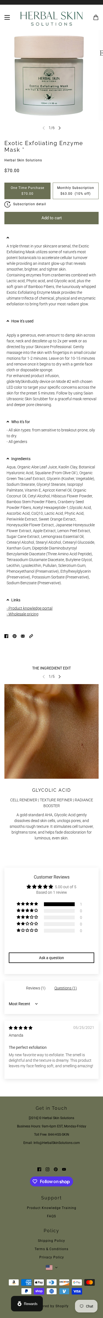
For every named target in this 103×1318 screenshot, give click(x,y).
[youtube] (64, 1169)
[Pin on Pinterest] (14, 636)
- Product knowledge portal (29, 608)
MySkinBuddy (27, 381)
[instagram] (47, 1169)
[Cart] (96, 17)
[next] (60, 128)
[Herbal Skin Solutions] (51, 17)
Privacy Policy (51, 1257)
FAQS (51, 1216)
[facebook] (39, 1169)
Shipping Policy (51, 1241)
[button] (51, 237)
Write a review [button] (51, 944)
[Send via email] (23, 636)
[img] (20, 1028)
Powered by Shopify (51, 1306)
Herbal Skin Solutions (23, 160)
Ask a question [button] (51, 958)
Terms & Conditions (51, 1249)
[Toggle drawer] (7, 17)
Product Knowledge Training (51, 1208)
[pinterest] (56, 1169)
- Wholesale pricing (22, 614)
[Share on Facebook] (6, 636)
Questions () (65, 988)
